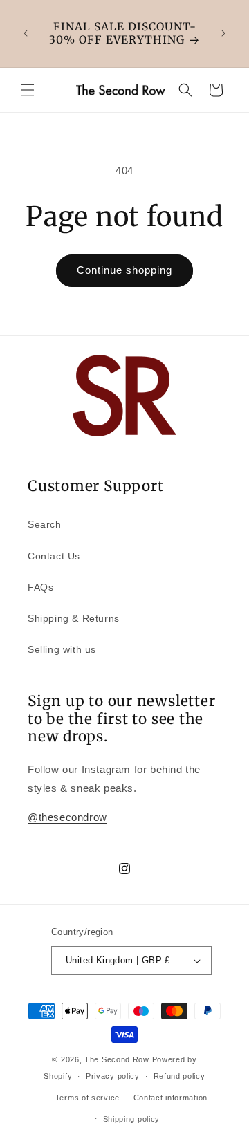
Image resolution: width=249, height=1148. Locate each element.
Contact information (170, 1097)
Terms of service (87, 1097)
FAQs (40, 587)
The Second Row (116, 1059)
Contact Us (54, 556)
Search (45, 524)
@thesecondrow (67, 817)
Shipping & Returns (74, 618)
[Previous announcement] (25, 33)
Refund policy (179, 1076)
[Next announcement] (223, 33)
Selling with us (62, 649)
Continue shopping (124, 270)
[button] (27, 90)
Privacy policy (113, 1076)
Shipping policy (131, 1119)
